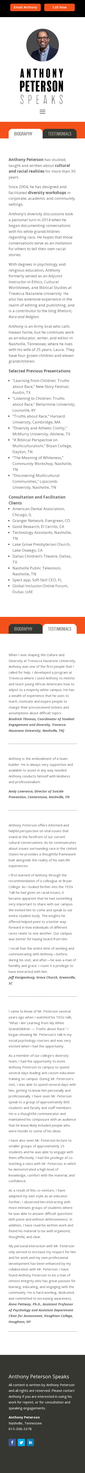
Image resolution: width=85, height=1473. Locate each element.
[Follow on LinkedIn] (30, 1442)
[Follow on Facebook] (12, 1442)
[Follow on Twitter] (21, 1442)
